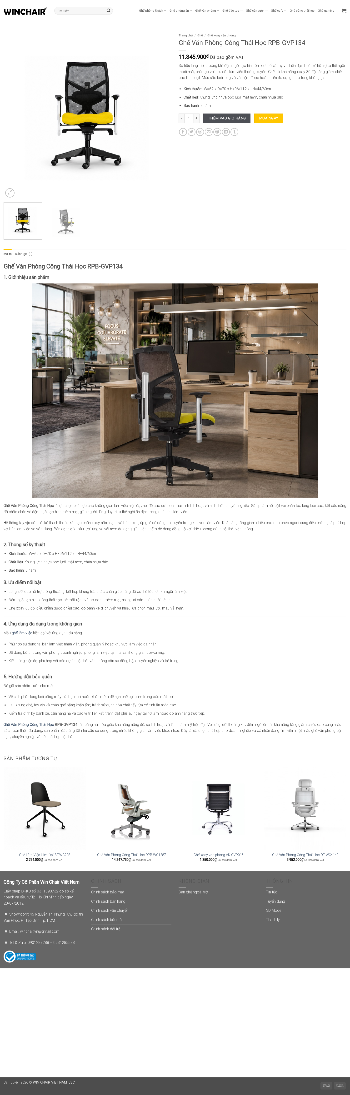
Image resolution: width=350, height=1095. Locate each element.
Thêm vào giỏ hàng (227, 118)
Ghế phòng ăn (179, 10)
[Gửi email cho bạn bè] (209, 132)
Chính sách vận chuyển (110, 910)
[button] (344, 10)
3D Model (274, 910)
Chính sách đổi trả (105, 929)
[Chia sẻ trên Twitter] (191, 132)
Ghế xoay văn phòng (221, 35)
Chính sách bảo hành (108, 919)
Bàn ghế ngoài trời (193, 892)
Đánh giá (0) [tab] (23, 254)
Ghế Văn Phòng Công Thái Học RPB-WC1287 (131, 855)
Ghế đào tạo (230, 10)
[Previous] (13, 115)
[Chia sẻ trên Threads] (200, 132)
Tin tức (271, 892)
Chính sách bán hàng (108, 901)
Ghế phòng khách (151, 10)
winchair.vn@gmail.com (40, 931)
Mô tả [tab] (8, 254)
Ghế (200, 35)
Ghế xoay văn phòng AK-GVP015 (219, 855)
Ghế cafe (277, 10)
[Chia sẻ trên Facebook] (183, 132)
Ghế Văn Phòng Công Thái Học (29, 724)
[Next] (162, 115)
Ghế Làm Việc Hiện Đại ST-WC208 (44, 855)
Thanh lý (273, 919)
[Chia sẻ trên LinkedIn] (226, 132)
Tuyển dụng (275, 901)
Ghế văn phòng (205, 10)
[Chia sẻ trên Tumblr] (234, 132)
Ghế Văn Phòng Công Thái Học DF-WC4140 (305, 855)
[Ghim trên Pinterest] (217, 132)
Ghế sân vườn (255, 10)
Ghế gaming (326, 10)
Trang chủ (186, 35)
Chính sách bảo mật (107, 892)
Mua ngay (268, 118)
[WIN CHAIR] (25, 10)
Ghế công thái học (302, 10)
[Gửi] (109, 11)
